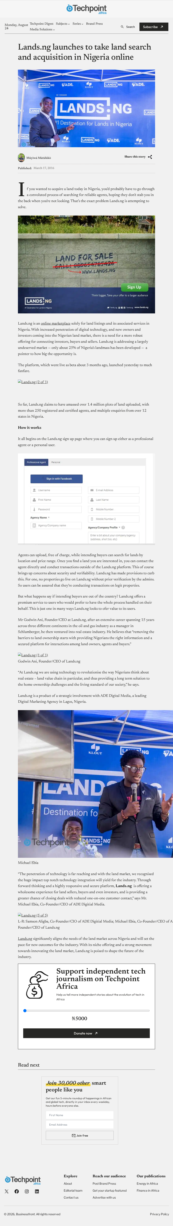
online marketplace (55, 324)
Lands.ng (25, 939)
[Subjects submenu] (69, 24)
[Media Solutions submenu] (54, 30)
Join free (82, 1135)
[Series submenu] (82, 24)
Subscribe (150, 27)
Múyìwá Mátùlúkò (38, 158)
